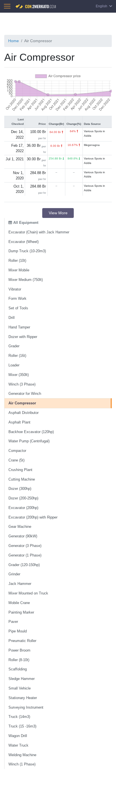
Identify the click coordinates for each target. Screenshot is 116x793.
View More (58, 213)
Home (13, 41)
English (102, 6)
